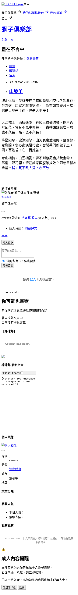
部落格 (13, 70)
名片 (12, 75)
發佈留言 (8, 265)
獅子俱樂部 (17, 29)
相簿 (12, 66)
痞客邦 (26, 217)
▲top (5, 235)
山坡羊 (16, 91)
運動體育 (33, 58)
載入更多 (8, 242)
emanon (6, 196)
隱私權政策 (67, 538)
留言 (34, 217)
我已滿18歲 (9, 587)
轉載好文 (31, 228)
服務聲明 (40, 542)
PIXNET (17, 538)
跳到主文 (8, 39)
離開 (21, 587)
